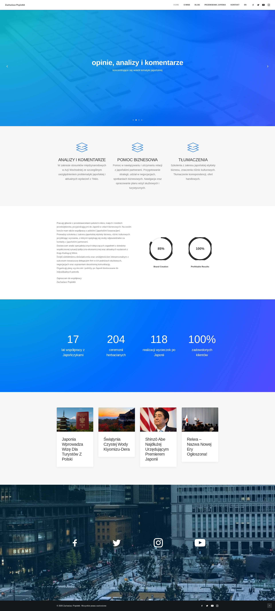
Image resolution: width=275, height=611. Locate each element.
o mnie (187, 5)
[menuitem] (176, 5)
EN (245, 5)
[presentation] (7, 71)
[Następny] (267, 66)
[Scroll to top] (269, 605)
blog (197, 5)
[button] (254, 5)
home (176, 5)
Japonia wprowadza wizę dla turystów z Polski (72, 449)
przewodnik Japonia (215, 5)
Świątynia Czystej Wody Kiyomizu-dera (117, 444)
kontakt (235, 5)
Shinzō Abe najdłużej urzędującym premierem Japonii (157, 449)
